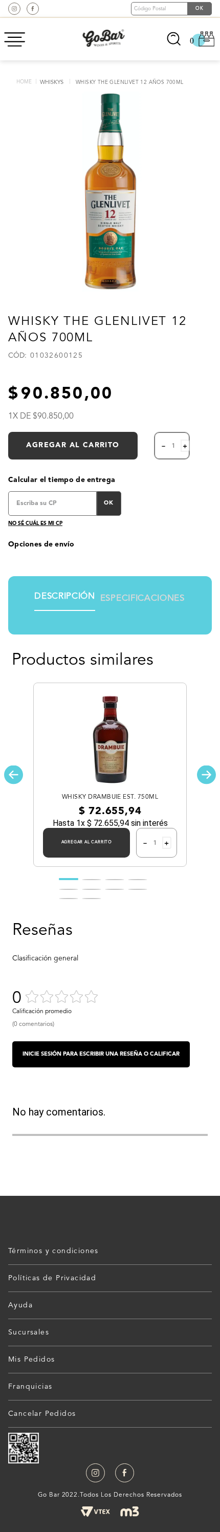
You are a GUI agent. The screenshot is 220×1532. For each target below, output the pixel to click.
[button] (13, 774)
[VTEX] (95, 1511)
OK (109, 503)
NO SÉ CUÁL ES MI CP (35, 523)
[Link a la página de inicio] (24, 82)
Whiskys (51, 82)
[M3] (129, 1511)
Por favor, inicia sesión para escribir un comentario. (101, 1054)
